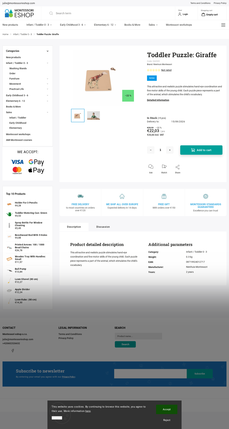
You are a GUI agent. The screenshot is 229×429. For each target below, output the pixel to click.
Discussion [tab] (103, 226)
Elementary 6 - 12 (15, 101)
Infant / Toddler (17, 117)
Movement (15, 83)
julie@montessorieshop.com (18, 339)
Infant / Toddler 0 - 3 (17, 63)
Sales (9, 112)
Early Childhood (17, 123)
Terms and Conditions (200, 3)
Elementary (15, 128)
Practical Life (16, 89)
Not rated (166, 70)
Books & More (13, 106)
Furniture (14, 78)
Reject (166, 420)
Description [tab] (74, 226)
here (88, 411)
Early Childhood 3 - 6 (17, 95)
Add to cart (204, 150)
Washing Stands (18, 68)
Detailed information (158, 100)
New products (13, 57)
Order (12, 73)
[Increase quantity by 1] (170, 150)
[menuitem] (12, 25)
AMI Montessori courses (19, 140)
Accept (167, 409)
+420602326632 (11, 343)
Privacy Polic (68, 377)
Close (217, 178)
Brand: (159, 64)
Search (125, 344)
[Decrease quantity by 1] (150, 150)
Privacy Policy (220, 3)
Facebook (12, 350)
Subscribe (199, 373)
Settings (57, 418)
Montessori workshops (18, 134)
